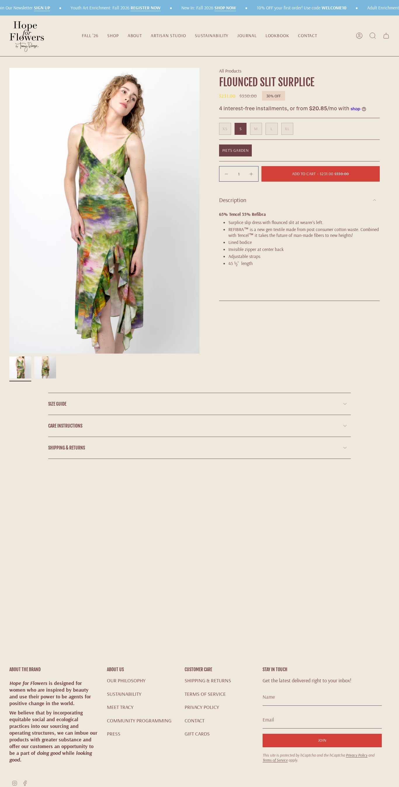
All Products (230, 71)
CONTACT (194, 720)
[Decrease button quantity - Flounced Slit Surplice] (227, 174)
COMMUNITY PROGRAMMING (139, 720)
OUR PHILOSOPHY (126, 680)
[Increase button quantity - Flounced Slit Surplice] (251, 174)
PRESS (113, 733)
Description (232, 200)
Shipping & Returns (66, 448)
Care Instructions (65, 426)
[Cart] (386, 36)
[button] (113, 35)
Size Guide (57, 404)
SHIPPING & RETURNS (208, 680)
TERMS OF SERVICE (205, 693)
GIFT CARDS (197, 733)
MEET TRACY (120, 707)
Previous (9, 211)
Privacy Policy (356, 754)
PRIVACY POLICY (202, 707)
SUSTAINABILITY (124, 693)
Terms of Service (275, 759)
